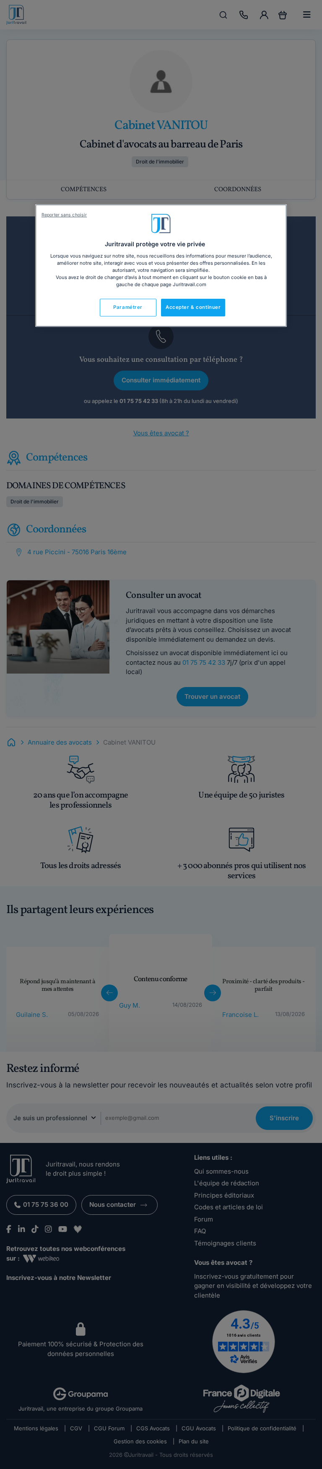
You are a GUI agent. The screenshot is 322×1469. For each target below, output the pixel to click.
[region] (161, 265)
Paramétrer (128, 307)
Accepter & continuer (193, 307)
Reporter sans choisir (64, 215)
